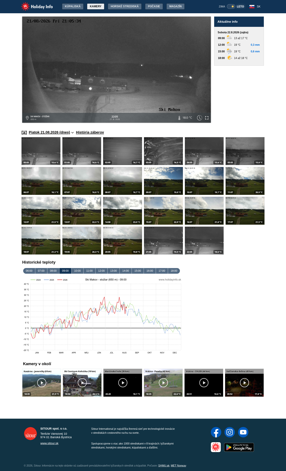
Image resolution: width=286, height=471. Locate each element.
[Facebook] (216, 432)
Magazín (175, 6)
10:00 (77, 270)
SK (259, 6)
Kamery (95, 6)
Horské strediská (125, 6)
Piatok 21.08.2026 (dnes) (49, 132)
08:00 (53, 270)
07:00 (41, 270)
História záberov (90, 132)
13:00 (113, 270)
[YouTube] (243, 432)
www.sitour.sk (49, 443)
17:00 (162, 270)
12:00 (101, 270)
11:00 (89, 270)
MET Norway (178, 465)
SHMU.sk (163, 465)
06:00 (29, 270)
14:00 (125, 270)
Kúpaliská (73, 6)
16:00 (149, 270)
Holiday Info (34, 4)
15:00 (137, 270)
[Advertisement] (239, 94)
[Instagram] (229, 432)
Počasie (154, 6)
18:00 (174, 270)
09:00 (65, 270)
